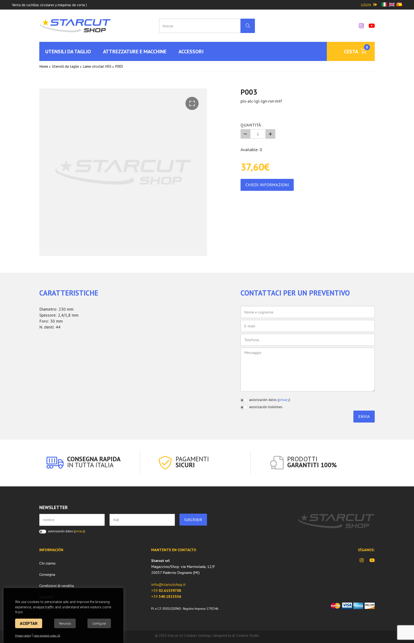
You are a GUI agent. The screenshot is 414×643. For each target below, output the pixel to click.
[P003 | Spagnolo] (399, 5)
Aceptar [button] (28, 623)
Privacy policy (23, 635)
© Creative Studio (245, 635)
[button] (192, 103)
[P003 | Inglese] (392, 5)
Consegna (47, 574)
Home (43, 66)
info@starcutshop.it (168, 584)
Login (366, 4)
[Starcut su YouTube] (369, 26)
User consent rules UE (47, 635)
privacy (284, 399)
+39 (166, 590)
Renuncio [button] (65, 623)
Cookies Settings (198, 635)
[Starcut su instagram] (359, 26)
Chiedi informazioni (267, 184)
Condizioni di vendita (56, 585)
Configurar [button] (99, 623)
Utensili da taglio (65, 66)
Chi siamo (47, 563)
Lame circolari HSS (97, 66)
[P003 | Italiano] (384, 5)
